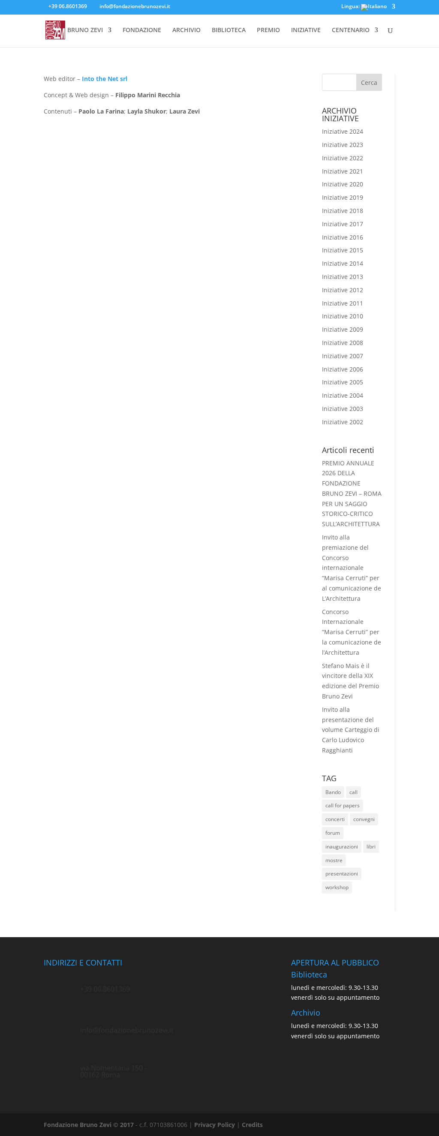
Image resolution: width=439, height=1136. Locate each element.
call (353, 792)
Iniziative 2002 (342, 422)
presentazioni (341, 873)
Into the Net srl (104, 79)
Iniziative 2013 (342, 277)
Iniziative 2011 (342, 303)
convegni (364, 819)
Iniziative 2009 (342, 329)
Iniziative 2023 (342, 145)
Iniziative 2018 (342, 211)
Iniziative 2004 (342, 395)
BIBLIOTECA (229, 30)
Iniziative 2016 (342, 237)
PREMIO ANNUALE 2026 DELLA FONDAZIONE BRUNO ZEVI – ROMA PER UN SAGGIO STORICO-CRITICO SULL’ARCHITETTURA (352, 493)
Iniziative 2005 (342, 382)
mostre (334, 860)
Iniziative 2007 (342, 356)
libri (371, 846)
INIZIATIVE (306, 30)
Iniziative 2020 (342, 184)
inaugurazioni (341, 846)
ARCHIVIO (186, 30)
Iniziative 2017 (342, 224)
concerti (335, 819)
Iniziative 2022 (342, 158)
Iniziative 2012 (342, 290)
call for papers (342, 805)
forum (332, 832)
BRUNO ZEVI (85, 30)
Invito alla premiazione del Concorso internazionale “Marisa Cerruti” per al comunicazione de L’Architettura (351, 567)
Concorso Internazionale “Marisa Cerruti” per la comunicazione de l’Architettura (351, 632)
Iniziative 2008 (342, 343)
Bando (333, 792)
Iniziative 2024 (342, 131)
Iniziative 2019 (342, 197)
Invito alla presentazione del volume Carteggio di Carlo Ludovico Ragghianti (350, 729)
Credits (252, 1125)
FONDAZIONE (142, 30)
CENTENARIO (351, 30)
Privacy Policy (214, 1125)
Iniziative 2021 (342, 171)
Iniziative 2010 (342, 316)
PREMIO (268, 30)
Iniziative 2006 (342, 369)
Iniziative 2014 (342, 263)
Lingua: (351, 7)
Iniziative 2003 (342, 409)
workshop (337, 887)
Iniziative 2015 (342, 250)
